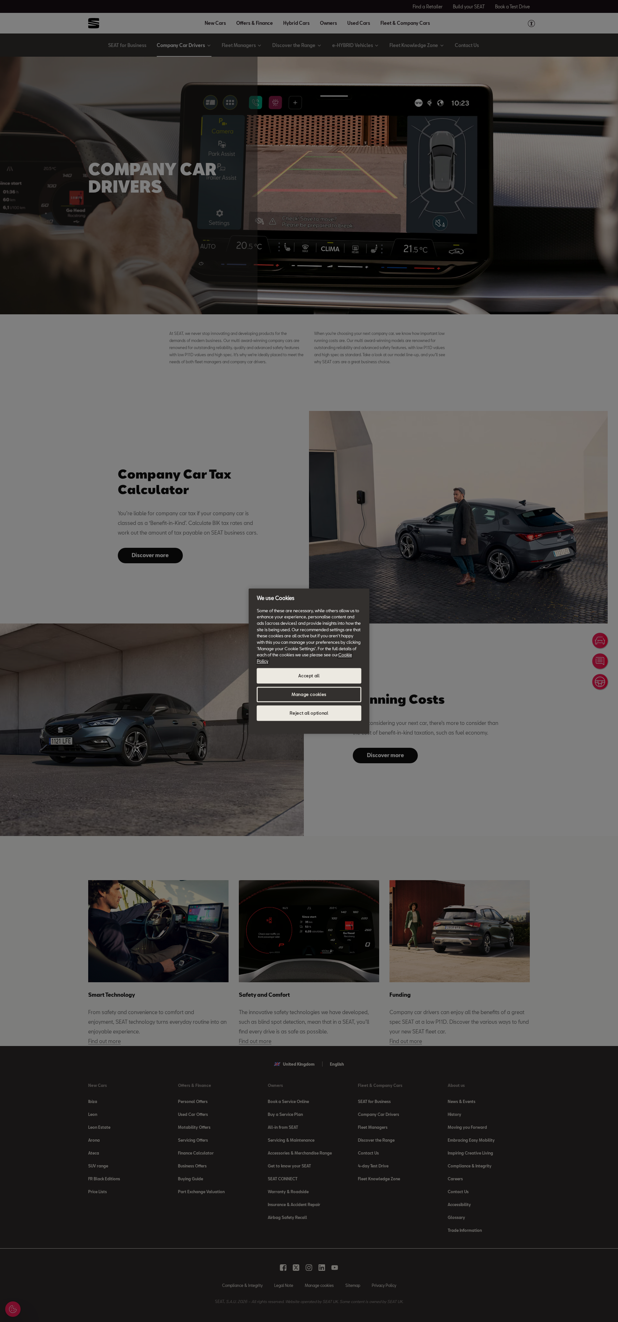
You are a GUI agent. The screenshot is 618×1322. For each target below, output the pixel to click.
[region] (309, 661)
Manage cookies (309, 694)
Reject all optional (309, 713)
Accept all (309, 675)
